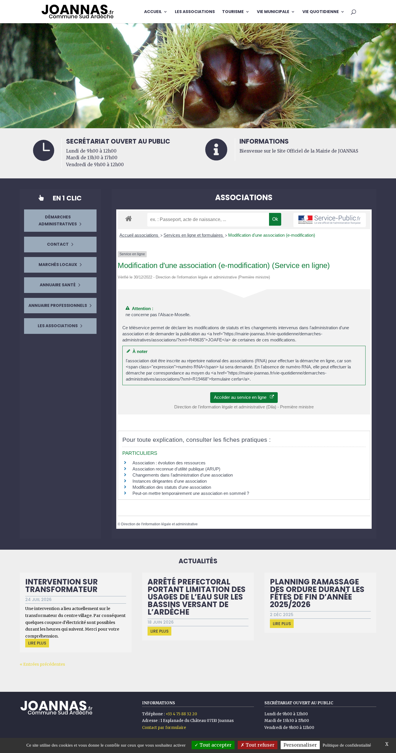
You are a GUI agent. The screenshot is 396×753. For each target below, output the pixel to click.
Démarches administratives (58, 220)
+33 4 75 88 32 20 (181, 714)
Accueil (153, 12)
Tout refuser (259, 745)
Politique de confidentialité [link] (347, 745)
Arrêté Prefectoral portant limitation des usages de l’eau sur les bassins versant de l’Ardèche (197, 597)
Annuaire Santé (58, 285)
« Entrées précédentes (42, 664)
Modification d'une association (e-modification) (271, 235)
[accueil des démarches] (128, 218)
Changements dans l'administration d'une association (182, 475)
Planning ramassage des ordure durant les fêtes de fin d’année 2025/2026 (317, 593)
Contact (58, 244)
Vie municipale (273, 12)
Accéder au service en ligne (242, 397)
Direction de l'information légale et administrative (159, 524)
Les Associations (195, 12)
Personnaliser (300, 745)
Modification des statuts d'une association (171, 487)
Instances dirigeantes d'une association (169, 481)
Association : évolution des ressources (169, 462)
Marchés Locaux (58, 264)
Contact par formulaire (164, 727)
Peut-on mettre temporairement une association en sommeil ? (190, 493)
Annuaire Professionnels (57, 305)
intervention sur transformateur (61, 586)
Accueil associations (139, 235)
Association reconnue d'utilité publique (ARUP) (176, 468)
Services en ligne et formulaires (194, 235)
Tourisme (233, 12)
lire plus (37, 643)
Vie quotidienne (320, 12)
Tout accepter (215, 745)
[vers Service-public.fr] (329, 220)
